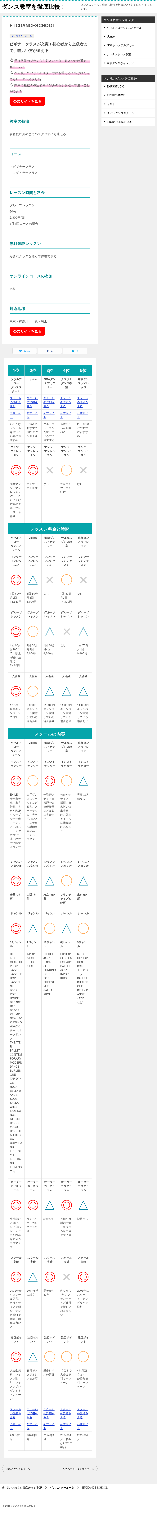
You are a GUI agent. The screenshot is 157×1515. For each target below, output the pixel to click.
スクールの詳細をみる (15, 1413)
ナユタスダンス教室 (119, 54)
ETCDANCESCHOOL (119, 122)
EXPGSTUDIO (115, 86)
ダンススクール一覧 (21, 36)
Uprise (111, 36)
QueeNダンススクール (18, 1468)
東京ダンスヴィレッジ (120, 63)
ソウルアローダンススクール (78, 1468)
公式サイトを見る (27, 101)
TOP (24, 1487)
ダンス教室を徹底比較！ (34, 6)
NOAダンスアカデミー (120, 45)
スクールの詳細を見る (15, 402)
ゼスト (111, 104)
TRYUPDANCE (116, 95)
